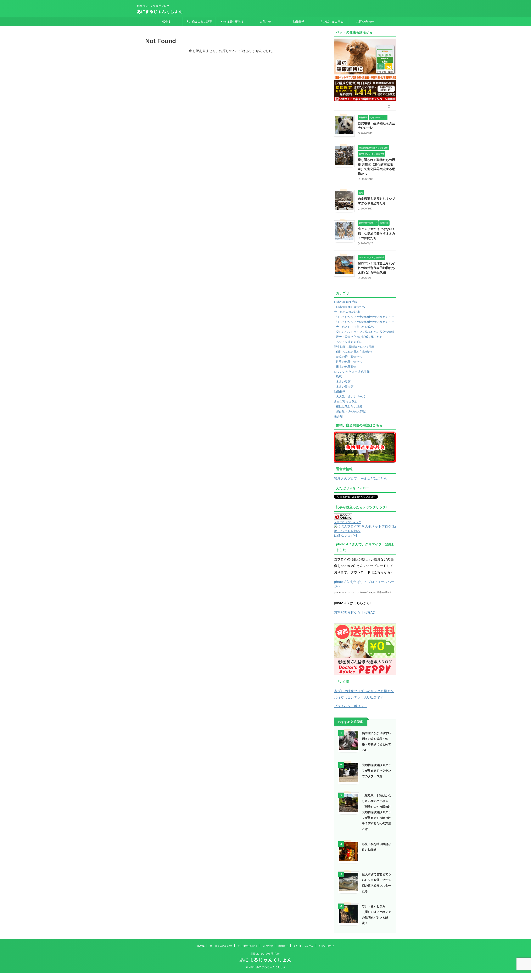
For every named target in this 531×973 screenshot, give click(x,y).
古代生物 (265, 21)
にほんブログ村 (345, 535)
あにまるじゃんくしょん (160, 11)
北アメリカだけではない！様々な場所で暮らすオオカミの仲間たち (376, 233)
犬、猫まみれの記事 (199, 21)
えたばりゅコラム (331, 21)
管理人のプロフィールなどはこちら (360, 478)
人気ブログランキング (347, 522)
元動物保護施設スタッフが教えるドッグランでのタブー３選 (376, 770)
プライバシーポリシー (350, 706)
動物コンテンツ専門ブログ (265, 953)
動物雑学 (298, 21)
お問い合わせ (365, 21)
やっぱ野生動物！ (232, 21)
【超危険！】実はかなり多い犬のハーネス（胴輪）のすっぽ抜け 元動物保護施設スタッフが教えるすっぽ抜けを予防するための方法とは (376, 812)
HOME (166, 21)
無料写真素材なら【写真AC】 (356, 612)
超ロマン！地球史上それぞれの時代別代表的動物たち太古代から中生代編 (376, 267)
